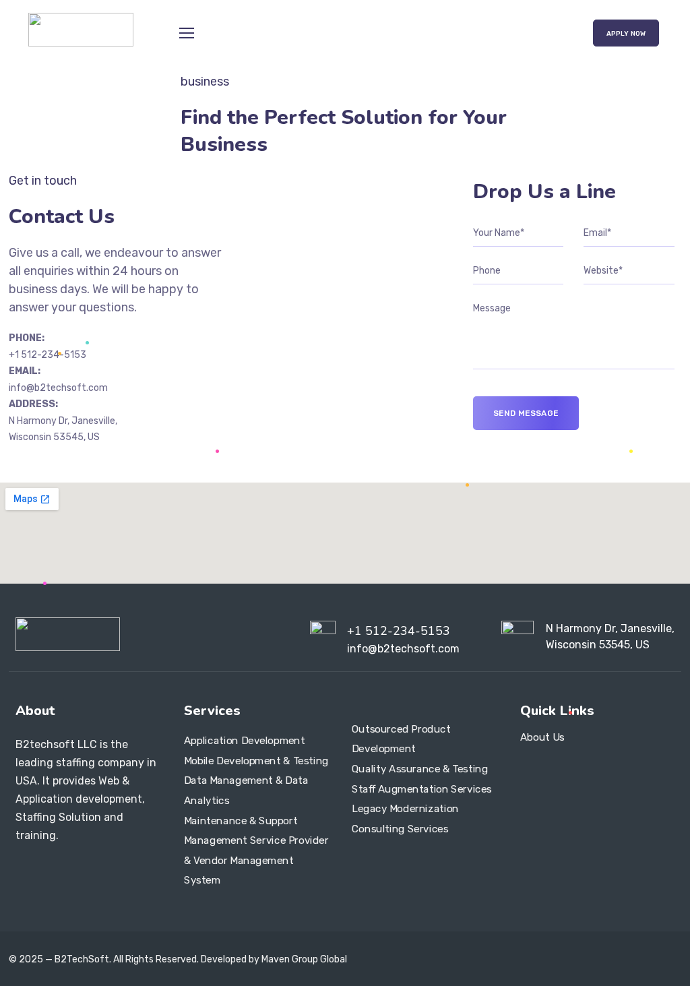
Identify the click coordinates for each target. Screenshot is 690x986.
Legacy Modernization (405, 809)
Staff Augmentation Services (422, 788)
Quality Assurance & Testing (420, 769)
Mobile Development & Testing (256, 761)
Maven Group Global (304, 959)
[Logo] (80, 30)
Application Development (244, 741)
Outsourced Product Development (401, 738)
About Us (542, 737)
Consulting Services (400, 829)
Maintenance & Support (240, 820)
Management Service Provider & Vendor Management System (256, 860)
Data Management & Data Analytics (246, 790)
